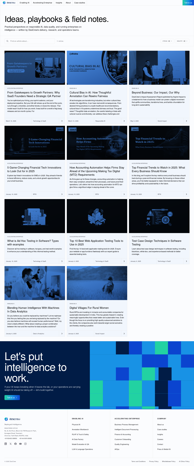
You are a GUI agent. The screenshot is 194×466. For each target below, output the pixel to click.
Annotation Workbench (80, 429)
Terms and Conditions (138, 461)
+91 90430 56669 (10, 438)
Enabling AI (24, 2)
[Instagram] (25, 443)
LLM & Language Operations (82, 449)
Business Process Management (126, 424)
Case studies (79, 2)
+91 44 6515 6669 (25, 438)
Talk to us (188, 2)
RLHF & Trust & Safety (80, 434)
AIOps (117, 449)
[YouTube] (20, 443)
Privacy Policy (154, 461)
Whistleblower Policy (168, 461)
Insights (59, 2)
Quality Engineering (122, 444)
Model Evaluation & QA (80, 444)
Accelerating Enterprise (42, 2)
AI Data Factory (77, 439)
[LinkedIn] (5, 443)
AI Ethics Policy (184, 461)
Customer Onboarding (123, 439)
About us (160, 424)
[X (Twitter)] (10, 443)
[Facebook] (15, 443)
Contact (160, 444)
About (68, 2)
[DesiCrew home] (9, 2)
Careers (160, 439)
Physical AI (76, 424)
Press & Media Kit (164, 449)
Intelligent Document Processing (126, 429)
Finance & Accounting (123, 434)
